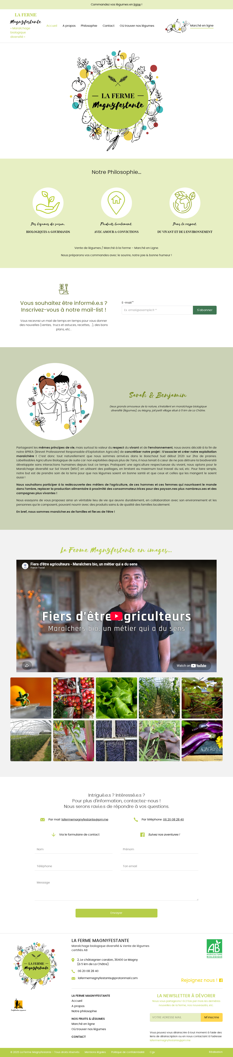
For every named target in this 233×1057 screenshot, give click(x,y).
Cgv (152, 1052)
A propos (69, 25)
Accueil (51, 25)
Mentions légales (95, 1052)
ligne (137, 4)
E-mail (127, 302)
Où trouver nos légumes (137, 25)
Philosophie (89, 25)
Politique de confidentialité (128, 1052)
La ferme (26, 14)
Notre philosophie (84, 1011)
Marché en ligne (202, 25)
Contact (108, 25)
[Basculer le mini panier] (221, 25)
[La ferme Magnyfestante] (35, 966)
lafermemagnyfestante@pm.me (170, 1040)
